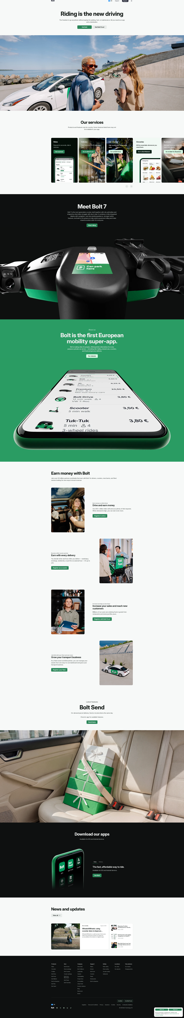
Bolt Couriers (67, 971)
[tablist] (98, 861)
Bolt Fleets (66, 980)
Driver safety (106, 969)
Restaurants (93, 978)
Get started (59, 152)
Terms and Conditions (93, 1004)
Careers (79, 974)
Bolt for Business (55, 981)
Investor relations (81, 986)
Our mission (92, 356)
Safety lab (105, 974)
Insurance (107, 1004)
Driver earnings (67, 969)
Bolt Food (53, 976)
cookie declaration (173, 1013)
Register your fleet (59, 670)
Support (117, 2)
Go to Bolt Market (144, 152)
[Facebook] (57, 1008)
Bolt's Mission (80, 969)
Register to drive (100, 516)
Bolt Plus (53, 983)
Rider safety (105, 966)
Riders (91, 966)
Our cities (117, 966)
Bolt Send (53, 986)
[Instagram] (64, 1008)
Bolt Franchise (67, 982)
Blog (78, 988)
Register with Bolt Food (102, 619)
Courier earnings (68, 974)
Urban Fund (80, 983)
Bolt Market (54, 978)
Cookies (113, 1004)
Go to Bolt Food (88, 152)
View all (55, 915)
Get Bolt (84, 27)
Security (119, 1004)
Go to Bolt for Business (173, 152)
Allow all (162, 1009)
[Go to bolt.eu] (53, 2)
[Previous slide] (126, 186)
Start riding (92, 225)
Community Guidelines (127, 1004)
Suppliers (84, 1004)
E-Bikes (53, 971)
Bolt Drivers (66, 966)
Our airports (117, 969)
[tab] (95, 861)
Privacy (101, 1004)
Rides (52, 966)
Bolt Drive (53, 974)
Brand (78, 993)
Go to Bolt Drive (115, 152)
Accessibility (80, 981)
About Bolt (79, 966)
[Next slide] (131, 186)
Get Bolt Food (99, 27)
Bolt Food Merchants (66, 977)
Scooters (53, 969)
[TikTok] (71, 1008)
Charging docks (129, 969)
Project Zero (80, 978)
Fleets (91, 976)
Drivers (92, 969)
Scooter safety (106, 971)
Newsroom (80, 991)
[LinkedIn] (67, 1008)
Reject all (175, 1009)
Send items (92, 722)
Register (125, 2)
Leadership (80, 971)
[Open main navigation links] (131, 2)
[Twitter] (60, 1008)
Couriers (92, 974)
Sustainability (80, 976)
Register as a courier (60, 568)
